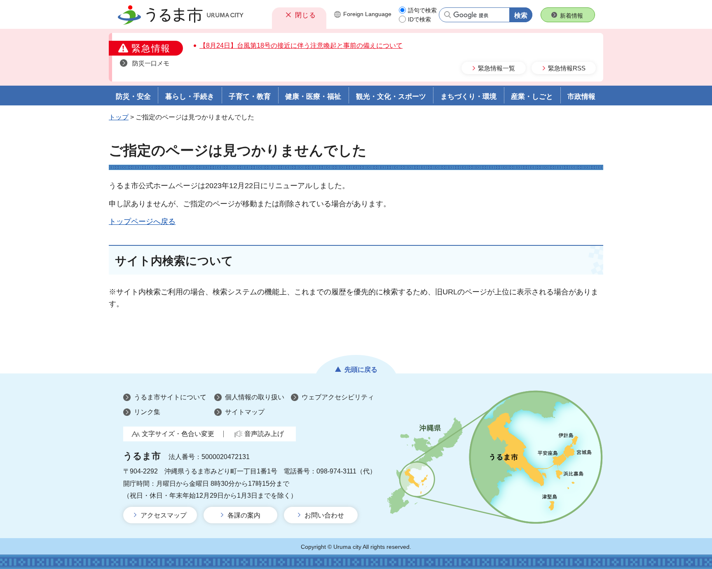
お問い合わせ (324, 515)
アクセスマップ (164, 515)
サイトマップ (245, 411)
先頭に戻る (360, 369)
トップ (119, 117)
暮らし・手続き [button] (189, 96)
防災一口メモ (150, 63)
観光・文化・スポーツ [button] (391, 96)
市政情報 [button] (581, 96)
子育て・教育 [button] (250, 96)
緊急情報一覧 (496, 68)
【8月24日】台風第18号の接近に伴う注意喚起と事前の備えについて (301, 45)
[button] (299, 14)
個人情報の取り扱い (254, 397)
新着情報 (571, 15)
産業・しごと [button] (532, 96)
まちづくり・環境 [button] (468, 96)
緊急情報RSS (567, 68)
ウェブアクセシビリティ (338, 397)
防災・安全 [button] (133, 96)
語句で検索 (422, 10)
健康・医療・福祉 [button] (313, 96)
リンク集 (147, 411)
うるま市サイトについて (170, 397)
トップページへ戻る (142, 221)
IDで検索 (419, 19)
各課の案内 (243, 515)
